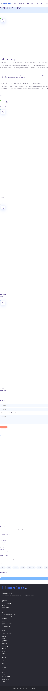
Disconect (3, 390)
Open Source (5, 624)
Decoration (3, 199)
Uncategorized (3, 551)
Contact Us (4, 640)
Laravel (3, 659)
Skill (1, 547)
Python (3, 663)
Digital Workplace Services (7, 601)
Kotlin (3, 674)
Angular (4, 650)
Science (39, 567)
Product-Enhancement (6, 603)
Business (15, 567)
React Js (4, 651)
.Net (3, 660)
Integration (3, 294)
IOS (3, 669)
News (1, 544)
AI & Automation (5, 607)
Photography (3, 545)
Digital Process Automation (8, 623)
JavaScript (4, 655)
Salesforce (4, 628)
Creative (2, 56)
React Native (5, 671)
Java (3, 662)
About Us (4, 638)
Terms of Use (5, 642)
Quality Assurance (6, 632)
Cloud (3, 621)
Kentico (3, 681)
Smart (1, 549)
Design (1, 538)
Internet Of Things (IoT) (7, 616)
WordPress (4, 678)
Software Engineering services (8, 614)
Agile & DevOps (5, 620)
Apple (5, 56)
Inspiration (2, 540)
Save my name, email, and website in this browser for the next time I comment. (17, 412)
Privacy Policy (5, 643)
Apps (9, 567)
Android (4, 667)
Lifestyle (2, 542)
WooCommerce (5, 679)
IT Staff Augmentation (6, 633)
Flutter (3, 672)
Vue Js (3, 653)
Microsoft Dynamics (6, 626)
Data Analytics (5, 609)
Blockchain (4, 612)
